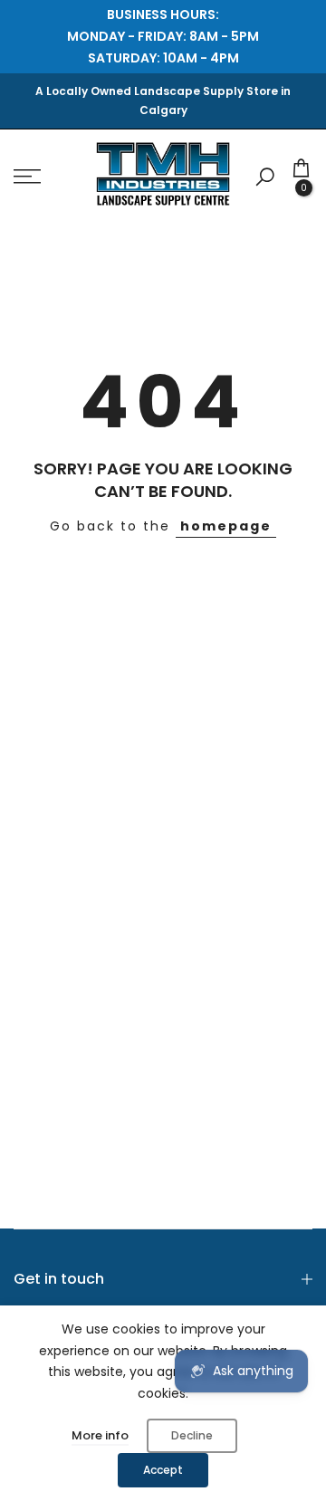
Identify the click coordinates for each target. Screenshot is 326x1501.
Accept (163, 1469)
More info (100, 1435)
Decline (192, 1435)
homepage (226, 526)
